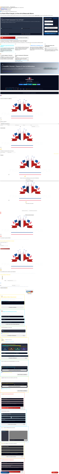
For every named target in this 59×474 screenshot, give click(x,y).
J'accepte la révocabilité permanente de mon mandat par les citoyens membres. (11, 305)
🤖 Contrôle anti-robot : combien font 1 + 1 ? (26, 126)
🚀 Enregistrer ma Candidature (12, 307)
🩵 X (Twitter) (25, 84)
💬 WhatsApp (34, 84)
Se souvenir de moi (3, 153)
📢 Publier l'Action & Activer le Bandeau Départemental (12, 324)
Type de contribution (3, 282)
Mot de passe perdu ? (56, 153)
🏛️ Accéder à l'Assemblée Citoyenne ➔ (51, 33)
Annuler (22, 456)
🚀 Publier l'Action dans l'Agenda (12, 424)
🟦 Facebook (20, 84)
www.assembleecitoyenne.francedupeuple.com (21, 60)
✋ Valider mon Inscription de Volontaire (11, 456)
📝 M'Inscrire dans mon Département (8, 37)
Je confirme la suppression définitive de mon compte (30, 247)
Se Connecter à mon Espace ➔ (51, 27)
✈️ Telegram (29, 84)
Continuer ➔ (10, 98)
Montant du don (2, 280)
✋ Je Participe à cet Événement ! (11, 335)
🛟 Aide (1, 8)
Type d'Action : (3, 315)
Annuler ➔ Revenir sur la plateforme (22, 374)
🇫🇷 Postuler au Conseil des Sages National (14, 386)
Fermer (24, 335)
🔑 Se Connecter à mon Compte (22, 37)
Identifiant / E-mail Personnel (47, 20)
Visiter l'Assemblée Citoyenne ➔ (7, 71)
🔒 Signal (38, 84)
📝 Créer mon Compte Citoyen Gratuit (51, 31)
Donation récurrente (3, 283)
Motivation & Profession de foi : (5, 300)
